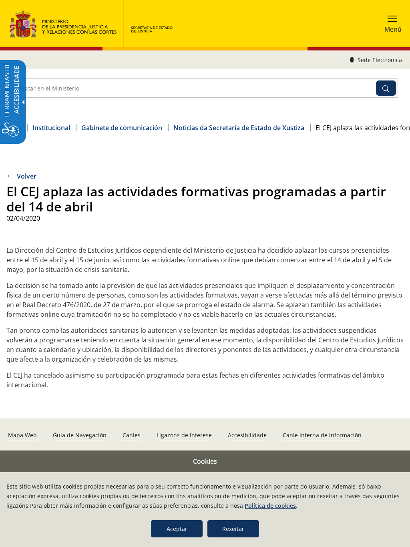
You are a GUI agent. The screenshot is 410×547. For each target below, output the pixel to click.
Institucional (51, 127)
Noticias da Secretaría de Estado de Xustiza (238, 127)
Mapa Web (22, 435)
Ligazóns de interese (184, 435)
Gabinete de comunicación (121, 127)
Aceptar (177, 529)
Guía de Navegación (80, 435)
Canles (132, 435)
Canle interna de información (322, 435)
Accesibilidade (247, 435)
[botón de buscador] (386, 88)
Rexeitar (233, 529)
